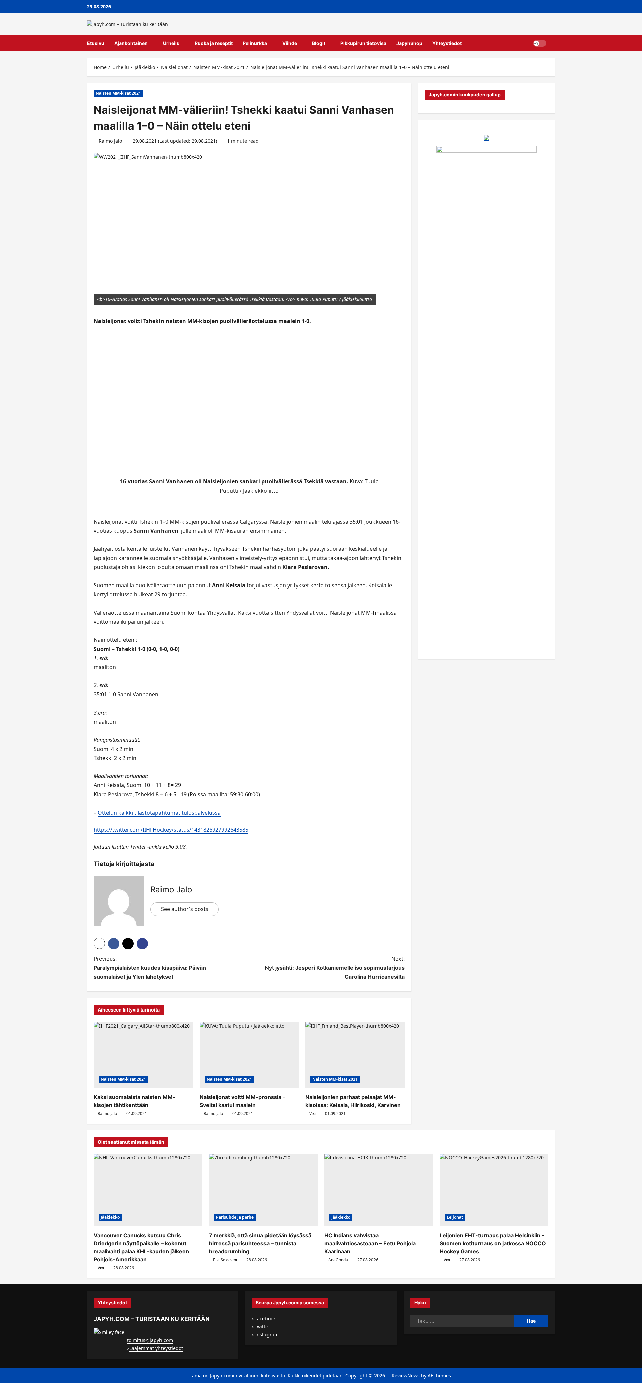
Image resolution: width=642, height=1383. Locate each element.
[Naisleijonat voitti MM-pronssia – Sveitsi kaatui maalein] (249, 1055)
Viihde (289, 43)
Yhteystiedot (447, 43)
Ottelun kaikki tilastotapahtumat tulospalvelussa (159, 812)
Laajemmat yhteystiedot (156, 1348)
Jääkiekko (110, 1217)
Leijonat (455, 1217)
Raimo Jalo (110, 141)
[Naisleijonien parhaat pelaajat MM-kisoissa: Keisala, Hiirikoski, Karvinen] (355, 1055)
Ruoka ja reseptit (214, 43)
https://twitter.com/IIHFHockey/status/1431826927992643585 (171, 829)
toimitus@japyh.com (150, 1340)
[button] (553, 43)
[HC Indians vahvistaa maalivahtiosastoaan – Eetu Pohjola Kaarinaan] (378, 1190)
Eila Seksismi (225, 1260)
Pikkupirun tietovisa (363, 43)
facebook (265, 1318)
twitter (262, 1326)
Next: (335, 967)
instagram (267, 1334)
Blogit (318, 43)
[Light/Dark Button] (539, 43)
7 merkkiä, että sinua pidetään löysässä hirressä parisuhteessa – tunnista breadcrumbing (260, 1243)
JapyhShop (409, 43)
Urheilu (171, 43)
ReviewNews (406, 1375)
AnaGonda (338, 1260)
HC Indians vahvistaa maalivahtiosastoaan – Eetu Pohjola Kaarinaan (370, 1243)
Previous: (150, 967)
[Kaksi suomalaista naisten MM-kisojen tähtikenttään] (143, 1055)
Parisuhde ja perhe (235, 1217)
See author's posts (184, 909)
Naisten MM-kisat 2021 (118, 93)
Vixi (312, 1113)
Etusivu (95, 43)
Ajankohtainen (131, 43)
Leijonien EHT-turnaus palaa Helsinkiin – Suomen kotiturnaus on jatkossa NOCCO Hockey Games (493, 1243)
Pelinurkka (255, 43)
